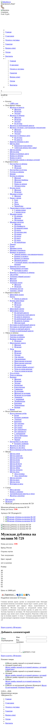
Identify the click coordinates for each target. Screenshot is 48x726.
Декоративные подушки (19, 268)
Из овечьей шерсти (21, 313)
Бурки (12, 246)
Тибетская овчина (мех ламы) (25, 148)
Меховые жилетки (17, 222)
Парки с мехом (15, 198)
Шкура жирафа (15, 466)
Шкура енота (15, 462)
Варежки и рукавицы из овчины (22, 272)
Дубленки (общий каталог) (20, 276)
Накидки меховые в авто (19, 142)
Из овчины (18, 216)
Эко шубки (14, 274)
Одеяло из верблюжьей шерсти (21, 331)
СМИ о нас (14, 103)
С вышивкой (19, 399)
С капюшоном (19, 433)
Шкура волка (15, 460)
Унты (12, 349)
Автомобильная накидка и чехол (22, 494)
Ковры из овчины (16, 156)
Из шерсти (18, 140)
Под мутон (18, 425)
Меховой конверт (21, 260)
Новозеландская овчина (23, 146)
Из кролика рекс (20, 232)
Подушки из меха (21, 270)
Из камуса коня (20, 365)
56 (2, 579)
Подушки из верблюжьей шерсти (22, 325)
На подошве (19, 391)
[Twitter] (22, 594)
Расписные (18, 385)
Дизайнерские (19, 401)
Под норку (18, 427)
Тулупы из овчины (17, 172)
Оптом (7, 52)
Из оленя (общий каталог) (24, 367)
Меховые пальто (16, 214)
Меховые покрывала (17, 250)
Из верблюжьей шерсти (23, 319)
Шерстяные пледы (17, 311)
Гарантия (8, 44)
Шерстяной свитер (17, 309)
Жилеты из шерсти (17, 107)
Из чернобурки (20, 242)
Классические (19, 387)
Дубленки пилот (16, 282)
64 (2, 587)
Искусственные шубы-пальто (21, 450)
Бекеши (13, 174)
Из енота (17, 230)
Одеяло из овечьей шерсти (20, 329)
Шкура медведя (16, 464)
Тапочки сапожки (16, 335)
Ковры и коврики (16, 492)
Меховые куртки (16, 194)
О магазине (9, 36)
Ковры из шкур (15, 158)
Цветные (17, 437)
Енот (16, 200)
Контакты (9, 56)
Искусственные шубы (18, 413)
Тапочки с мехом (16, 291)
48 (2, 570)
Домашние (18, 397)
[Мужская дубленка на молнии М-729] (20, 517)
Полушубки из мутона (18, 170)
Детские (17, 113)
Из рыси (17, 238)
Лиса (16, 202)
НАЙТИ (4, 95)
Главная (8, 32)
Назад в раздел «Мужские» (11, 627)
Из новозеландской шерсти (24, 315)
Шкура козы (14, 152)
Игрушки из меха (16, 484)
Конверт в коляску (21, 256)
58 (2, 581)
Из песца (17, 236)
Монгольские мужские (23, 361)
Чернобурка (18, 206)
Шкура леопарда (16, 470)
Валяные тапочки (16, 339)
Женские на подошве (22, 393)
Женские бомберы (21, 180)
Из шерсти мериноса (22, 317)
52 (2, 574)
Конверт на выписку (18, 252)
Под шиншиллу (20, 431)
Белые (16, 415)
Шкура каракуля (16, 456)
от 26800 (9, 590)
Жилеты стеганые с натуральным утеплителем (27, 127)
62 (2, 585)
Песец (16, 204)
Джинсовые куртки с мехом (20, 208)
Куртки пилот (15, 188)
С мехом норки (20, 210)
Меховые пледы (16, 248)
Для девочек (19, 357)
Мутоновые (18, 220)
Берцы (12, 409)
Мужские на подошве (22, 395)
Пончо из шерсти (20, 299)
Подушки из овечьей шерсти (21, 327)
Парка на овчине (20, 184)
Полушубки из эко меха (19, 442)
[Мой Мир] (27, 594)
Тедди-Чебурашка (21, 435)
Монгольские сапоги (18, 343)
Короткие (18, 421)
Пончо (12, 297)
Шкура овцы (15, 144)
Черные (17, 439)
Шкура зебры (15, 468)
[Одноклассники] (24, 594)
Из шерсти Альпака (21, 321)
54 (2, 576)
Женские (17, 109)
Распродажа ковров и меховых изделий (25, 160)
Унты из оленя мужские (23, 371)
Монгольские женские (22, 363)
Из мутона (18, 123)
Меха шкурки (15, 490)
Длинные (17, 419)
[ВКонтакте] (20, 594)
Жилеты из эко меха (17, 446)
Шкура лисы (14, 472)
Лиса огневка (19, 474)
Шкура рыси (14, 480)
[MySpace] (17, 594)
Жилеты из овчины (17, 115)
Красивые (18, 403)
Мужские (17, 111)
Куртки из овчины (17, 176)
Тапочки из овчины (17, 337)
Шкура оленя (15, 454)
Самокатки (18, 389)
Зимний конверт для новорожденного (28, 254)
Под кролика (19, 423)
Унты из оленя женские (23, 369)
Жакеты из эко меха (17, 448)
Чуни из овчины (16, 375)
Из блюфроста (19, 226)
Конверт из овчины (21, 258)
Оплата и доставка (12, 40)
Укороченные (19, 405)
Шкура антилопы (16, 458)
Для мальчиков (20, 359)
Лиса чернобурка (20, 476)
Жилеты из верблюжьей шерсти (22, 125)
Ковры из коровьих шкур (19, 154)
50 (2, 572)
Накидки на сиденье (17, 266)
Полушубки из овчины (18, 164)
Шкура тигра (15, 482)
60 (2, 583)
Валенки (13, 377)
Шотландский (19, 323)
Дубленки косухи (16, 289)
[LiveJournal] (29, 594)
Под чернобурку (20, 429)
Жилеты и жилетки (17, 496)
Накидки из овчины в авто (20, 136)
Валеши (17, 407)
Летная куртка (19, 186)
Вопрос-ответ (10, 48)
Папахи (13, 244)
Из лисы (17, 240)
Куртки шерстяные (17, 301)
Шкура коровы (15, 150)
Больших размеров (21, 417)
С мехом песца (19, 212)
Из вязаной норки (21, 228)
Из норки (17, 234)
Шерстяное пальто (17, 295)
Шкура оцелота (16, 478)
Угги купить (14, 373)
